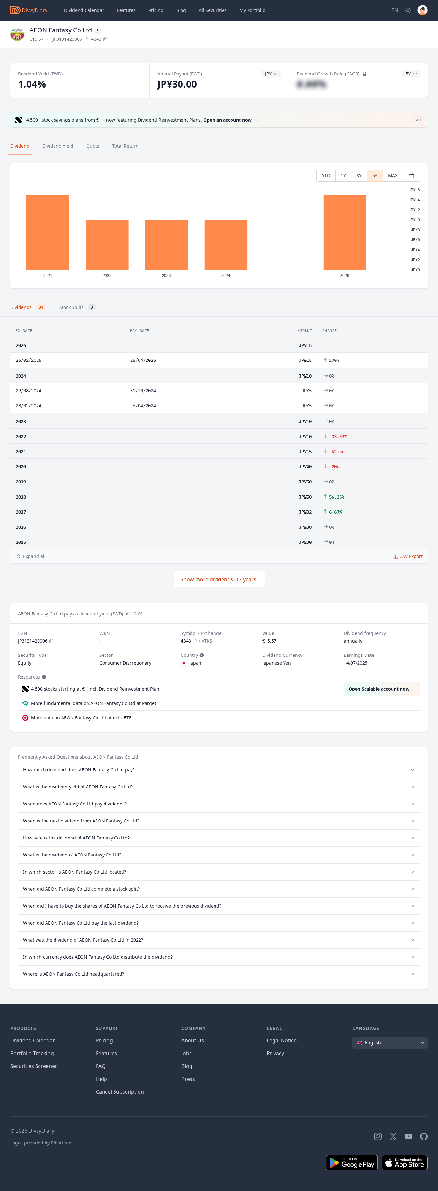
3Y (359, 175)
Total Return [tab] (125, 146)
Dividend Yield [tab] (57, 146)
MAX (393, 175)
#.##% (311, 84)
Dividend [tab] (19, 146)
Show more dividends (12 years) (219, 579)
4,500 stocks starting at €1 (95, 689)
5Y (374, 175)
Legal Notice (282, 1040)
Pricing (156, 10)
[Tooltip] (201, 655)
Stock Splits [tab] (76, 307)
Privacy (275, 1053)
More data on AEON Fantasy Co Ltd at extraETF (81, 718)
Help (101, 1078)
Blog (186, 1066)
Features (126, 10)
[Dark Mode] (408, 10)
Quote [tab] (92, 146)
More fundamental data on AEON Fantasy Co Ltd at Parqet (93, 703)
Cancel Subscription (120, 1091)
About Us (192, 1040)
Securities (213, 10)
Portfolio (252, 10)
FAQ (101, 1066)
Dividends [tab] (26, 307)
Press (188, 1078)
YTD (326, 175)
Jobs (186, 1053)
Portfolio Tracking (32, 1053)
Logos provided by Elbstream (41, 1143)
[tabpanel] (219, 226)
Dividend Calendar (84, 10)
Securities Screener (33, 1066)
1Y (343, 175)
